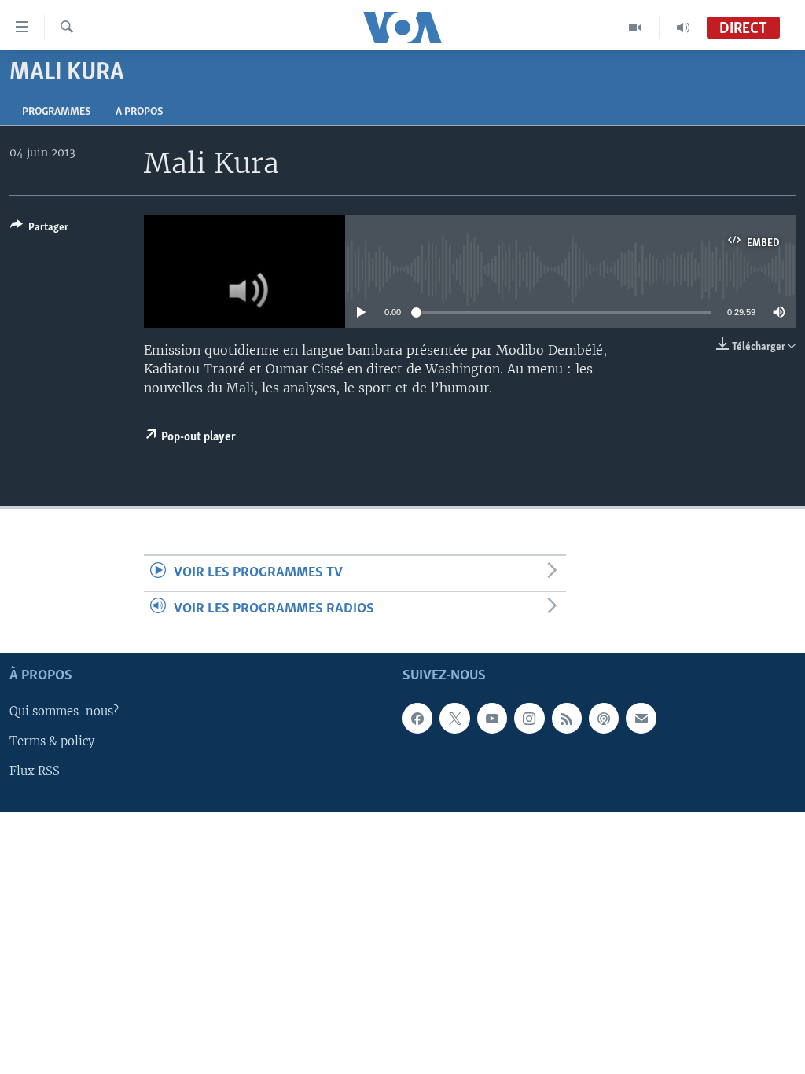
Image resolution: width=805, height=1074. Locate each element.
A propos (139, 112)
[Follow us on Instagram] (529, 718)
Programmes (56, 112)
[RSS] (567, 718)
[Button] (39, 230)
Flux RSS (34, 771)
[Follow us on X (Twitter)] (454, 718)
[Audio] (683, 27)
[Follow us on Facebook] (417, 718)
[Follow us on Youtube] (492, 718)
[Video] (636, 27)
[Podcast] (604, 718)
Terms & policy (51, 741)
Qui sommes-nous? (64, 711)
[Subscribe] (641, 718)
